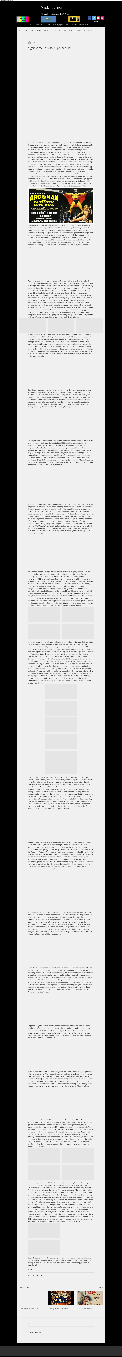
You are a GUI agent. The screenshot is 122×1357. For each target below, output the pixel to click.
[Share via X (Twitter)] (33, 1275)
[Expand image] (32, 325)
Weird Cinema (68, 30)
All (20, 30)
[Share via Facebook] (29, 1275)
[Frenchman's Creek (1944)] (90, 1298)
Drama (46, 30)
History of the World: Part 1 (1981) (59, 1308)
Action (26, 30)
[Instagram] (102, 18)
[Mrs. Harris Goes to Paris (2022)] (32, 1298)
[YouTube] (98, 18)
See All (101, 1287)
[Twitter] (94, 18)
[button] (101, 30)
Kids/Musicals (56, 30)
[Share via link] (42, 1275)
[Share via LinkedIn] (37, 1275)
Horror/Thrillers (36, 30)
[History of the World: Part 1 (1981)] (61, 1298)
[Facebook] (89, 18)
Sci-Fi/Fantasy (88, 30)
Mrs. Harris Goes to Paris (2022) (29, 1308)
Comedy (78, 30)
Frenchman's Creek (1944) (86, 1308)
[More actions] (93, 43)
